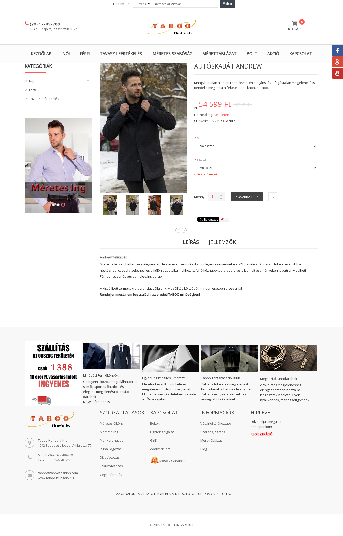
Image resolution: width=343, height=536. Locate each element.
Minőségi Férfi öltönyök (101, 375)
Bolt (252, 53)
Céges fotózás (111, 474)
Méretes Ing (109, 432)
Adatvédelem (160, 449)
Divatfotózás (110, 457)
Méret (200, 160)
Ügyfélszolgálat (162, 432)
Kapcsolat (300, 53)
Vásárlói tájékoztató (215, 423)
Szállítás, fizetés (212, 432)
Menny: (199, 196)
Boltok (155, 423)
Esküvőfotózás (111, 466)
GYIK (153, 440)
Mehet (227, 4)
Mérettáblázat (219, 53)
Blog (203, 449)
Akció (273, 53)
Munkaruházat (111, 440)
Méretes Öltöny (112, 423)
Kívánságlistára (272, 196)
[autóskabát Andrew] (110, 205)
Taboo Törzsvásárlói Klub (220, 378)
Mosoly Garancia (172, 460)
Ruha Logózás (111, 449)
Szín (199, 138)
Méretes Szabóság (172, 53)
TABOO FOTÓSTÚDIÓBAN (193, 493)
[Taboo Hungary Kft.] (171, 27)
